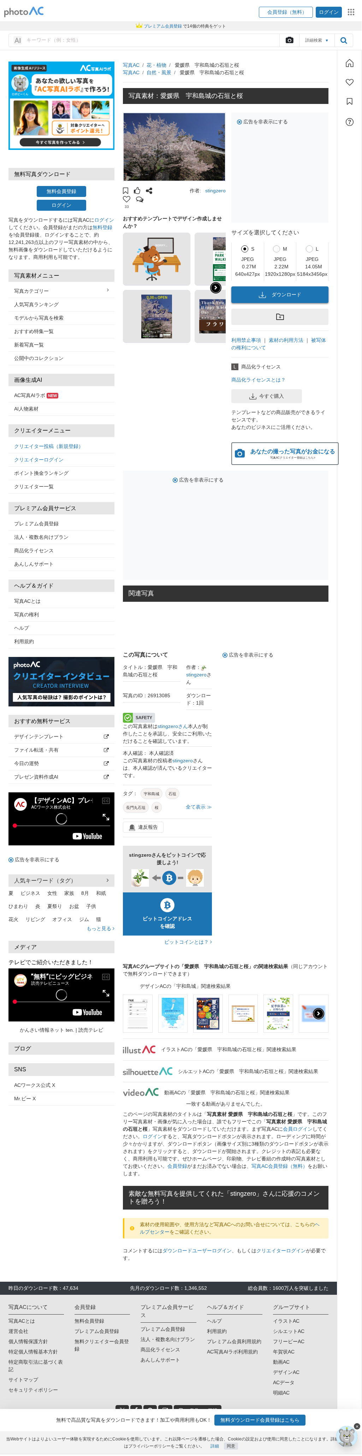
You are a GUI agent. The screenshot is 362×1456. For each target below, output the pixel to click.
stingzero (215, 190)
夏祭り (54, 906)
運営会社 (18, 1331)
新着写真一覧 (29, 345)
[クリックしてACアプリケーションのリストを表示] (351, 12)
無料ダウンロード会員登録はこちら (259, 1420)
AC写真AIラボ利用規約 (232, 1352)
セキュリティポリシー (33, 1390)
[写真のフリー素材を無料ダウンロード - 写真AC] (24, 12)
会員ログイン (298, 1129)
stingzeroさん (173, 726)
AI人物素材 (26, 409)
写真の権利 (26, 614)
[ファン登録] (349, 82)
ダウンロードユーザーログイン (197, 1250)
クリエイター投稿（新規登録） (48, 446)
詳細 (214, 1446)
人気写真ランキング (36, 304)
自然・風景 (159, 72)
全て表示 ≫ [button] (199, 807)
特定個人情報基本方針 (33, 1352)
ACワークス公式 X (34, 1085)
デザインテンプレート (39, 736)
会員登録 (177, 1166)
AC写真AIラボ (35, 395)
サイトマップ (23, 1379)
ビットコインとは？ (187, 942)
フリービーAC (288, 1341)
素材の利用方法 (286, 340)
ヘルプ (21, 628)
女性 (52, 893)
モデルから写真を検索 (39, 318)
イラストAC (286, 1321)
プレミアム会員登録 (36, 523)
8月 (85, 893)
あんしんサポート (34, 564)
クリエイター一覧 (34, 486)
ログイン (61, 205)
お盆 (74, 906)
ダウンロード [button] (286, 294)
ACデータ (284, 1382)
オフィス (62, 919)
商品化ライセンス (34, 550)
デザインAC (286, 1372)
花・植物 (156, 65)
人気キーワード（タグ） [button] (45, 881)
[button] (286, 12)
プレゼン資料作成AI (36, 777)
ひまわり (18, 906)
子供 (91, 906)
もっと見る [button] (100, 928)
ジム (84, 919)
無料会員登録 (61, 191)
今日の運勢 (26, 763)
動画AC (281, 1362)
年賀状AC (284, 1352)
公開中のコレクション (39, 358)
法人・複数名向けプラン (41, 537)
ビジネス (30, 893)
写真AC (131, 65)
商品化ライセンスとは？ (258, 380)
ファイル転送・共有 (36, 750)
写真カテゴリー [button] (31, 291)
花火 (13, 919)
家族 (69, 893)
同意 (231, 1446)
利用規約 (24, 641)
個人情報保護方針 (28, 1341)
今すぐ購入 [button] (271, 396)
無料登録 (102, 227)
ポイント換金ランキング (41, 473)
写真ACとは (27, 601)
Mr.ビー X (25, 1098)
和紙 (101, 893)
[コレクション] (349, 101)
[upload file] (289, 40)
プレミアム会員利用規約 (234, 1341)
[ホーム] (349, 63)
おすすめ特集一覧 (34, 331)
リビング (35, 919)
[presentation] (318, 1013)
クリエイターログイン (39, 459)
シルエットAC (288, 1331)
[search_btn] (343, 40)
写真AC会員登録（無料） (279, 1166)
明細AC (281, 1393)
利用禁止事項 (246, 340)
